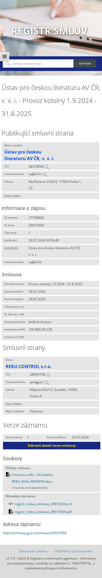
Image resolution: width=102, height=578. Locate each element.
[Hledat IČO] (47, 166)
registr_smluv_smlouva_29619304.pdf (43, 512)
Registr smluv (49, 30)
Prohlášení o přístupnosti (73, 551)
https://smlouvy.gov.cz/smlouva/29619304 (35, 533)
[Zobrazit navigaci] (4, 56)
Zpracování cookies (33, 551)
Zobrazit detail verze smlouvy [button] (52, 445)
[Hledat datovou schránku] (45, 174)
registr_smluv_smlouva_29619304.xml (43, 504)
